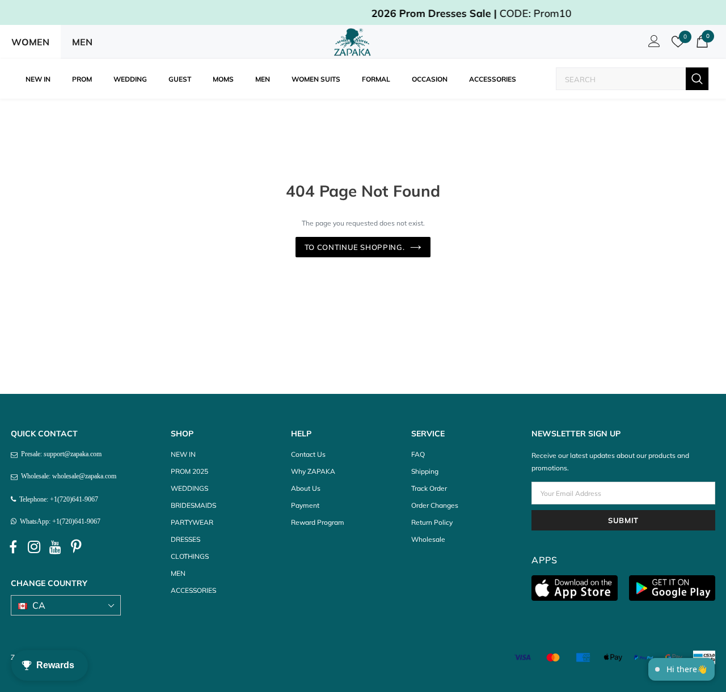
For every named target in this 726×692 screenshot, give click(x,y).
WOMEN (30, 42)
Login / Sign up (652, 44)
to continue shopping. (355, 247)
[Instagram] (34, 547)
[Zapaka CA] (354, 42)
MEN (82, 42)
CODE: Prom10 (391, 13)
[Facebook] (13, 547)
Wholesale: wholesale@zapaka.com (67, 476)
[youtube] (55, 547)
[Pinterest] (76, 547)
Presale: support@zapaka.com (60, 454)
